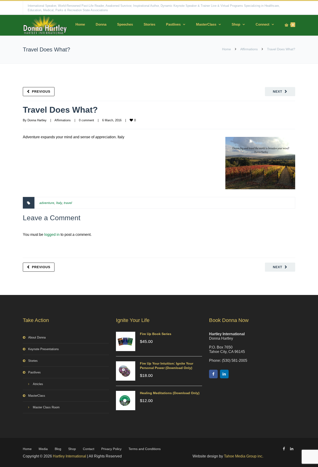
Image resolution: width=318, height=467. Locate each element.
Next (277, 91)
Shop (236, 24)
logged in (52, 235)
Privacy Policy (111, 449)
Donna (101, 24)
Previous (41, 91)
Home (80, 24)
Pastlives (173, 24)
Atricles (38, 384)
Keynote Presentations (43, 349)
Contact (88, 449)
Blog (58, 449)
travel (68, 203)
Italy (59, 203)
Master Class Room (46, 407)
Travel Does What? (60, 110)
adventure (46, 203)
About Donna (37, 337)
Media (43, 449)
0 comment (86, 120)
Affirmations (249, 49)
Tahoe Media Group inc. (243, 456)
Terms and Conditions (145, 449)
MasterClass (206, 24)
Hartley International (69, 456)
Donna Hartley (37, 120)
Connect (262, 24)
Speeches (125, 24)
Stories (149, 24)
